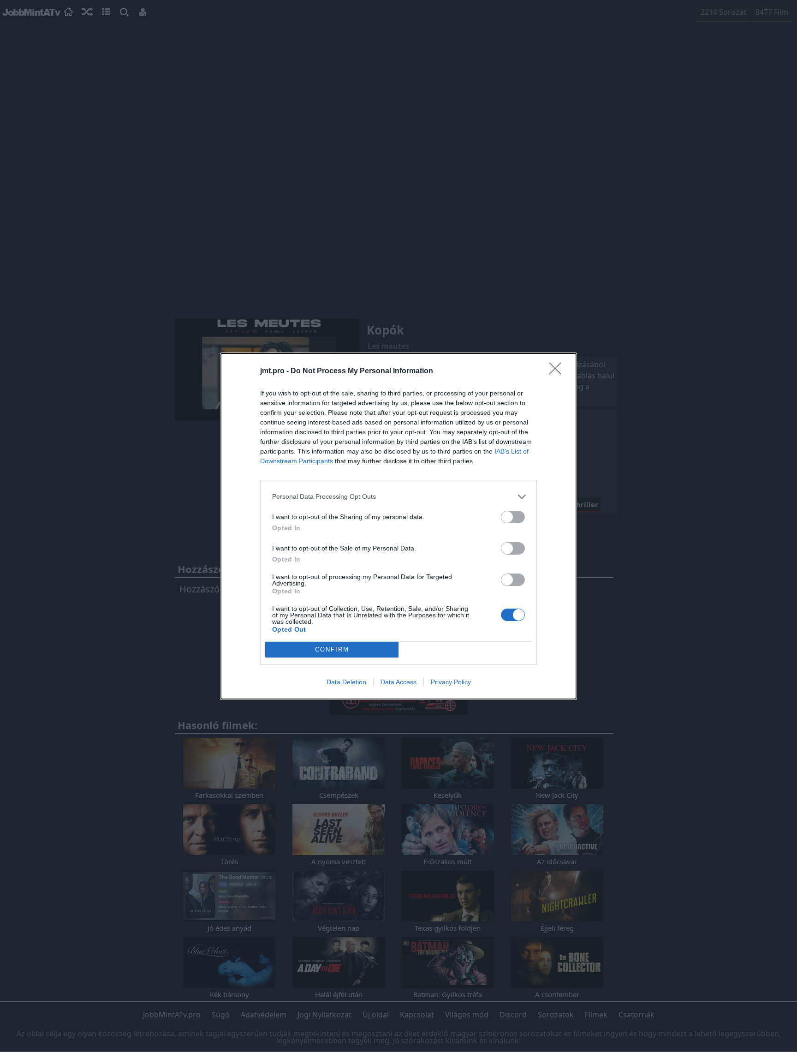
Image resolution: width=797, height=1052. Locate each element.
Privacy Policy (451, 682)
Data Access (398, 682)
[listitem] (398, 497)
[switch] (513, 517)
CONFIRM (332, 649)
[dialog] (398, 526)
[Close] (558, 371)
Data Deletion (346, 682)
